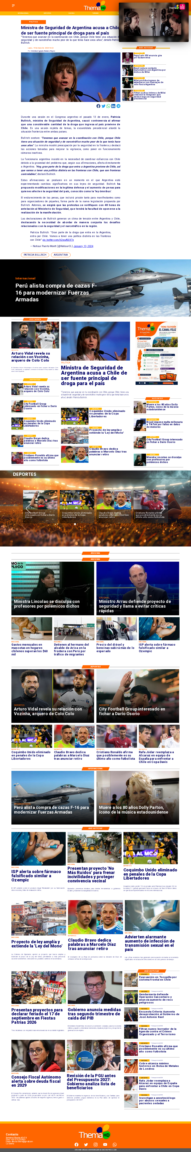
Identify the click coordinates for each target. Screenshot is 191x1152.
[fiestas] (38, 1003)
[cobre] (131, 1066)
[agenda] (131, 1032)
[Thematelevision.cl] (13, 7)
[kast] (131, 1014)
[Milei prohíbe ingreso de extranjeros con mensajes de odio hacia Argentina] (127, 82)
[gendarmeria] (131, 997)
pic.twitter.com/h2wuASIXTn (58, 239)
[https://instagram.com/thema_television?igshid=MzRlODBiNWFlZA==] (95, 1146)
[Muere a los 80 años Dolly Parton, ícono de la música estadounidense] (140, 407)
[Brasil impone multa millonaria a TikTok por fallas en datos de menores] (140, 424)
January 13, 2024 (83, 246)
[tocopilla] (131, 980)
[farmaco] (38, 865)
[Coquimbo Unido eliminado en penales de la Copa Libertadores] (17, 423)
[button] (35, 255)
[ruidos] (95, 862)
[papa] (127, 57)
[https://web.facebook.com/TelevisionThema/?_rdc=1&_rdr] (76, 1146)
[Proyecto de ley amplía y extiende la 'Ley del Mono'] (38, 935)
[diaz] (17, 441)
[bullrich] (95, 360)
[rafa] (159, 747)
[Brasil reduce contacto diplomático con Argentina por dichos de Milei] (127, 70)
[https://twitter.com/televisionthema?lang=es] (86, 1146)
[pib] (95, 1003)
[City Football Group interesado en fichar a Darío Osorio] (140, 442)
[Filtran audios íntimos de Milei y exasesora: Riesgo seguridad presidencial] (127, 95)
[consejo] (38, 1071)
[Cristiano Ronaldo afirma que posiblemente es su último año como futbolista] (17, 458)
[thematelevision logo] (95, 1142)
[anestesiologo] (131, 1101)
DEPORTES (31, 491)
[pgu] (93, 1070)
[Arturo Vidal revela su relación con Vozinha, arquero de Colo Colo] (17, 389)
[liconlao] (140, 460)
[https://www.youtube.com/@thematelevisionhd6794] (105, 1146)
